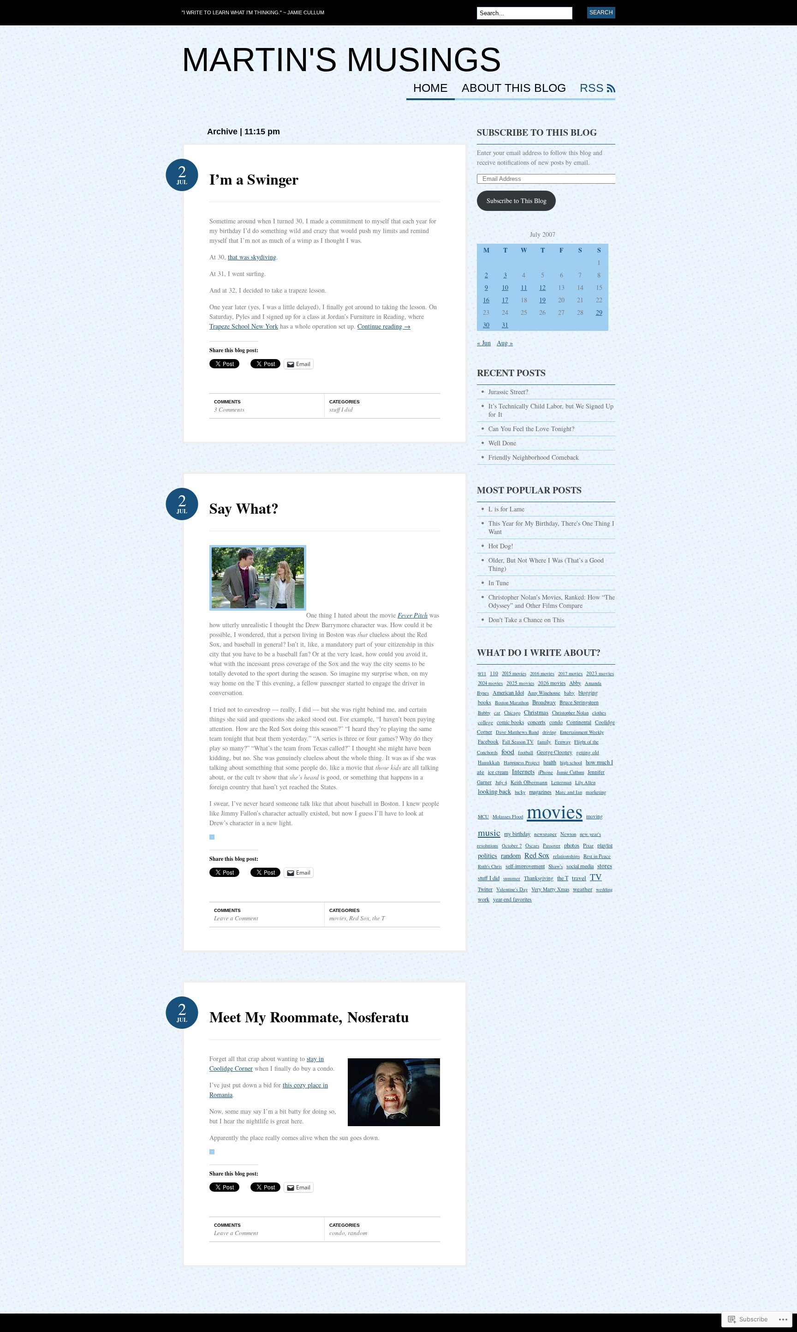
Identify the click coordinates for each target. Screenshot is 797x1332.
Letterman (561, 782)
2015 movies (514, 673)
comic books (510, 722)
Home (430, 88)
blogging (588, 692)
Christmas (536, 712)
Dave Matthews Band (517, 732)
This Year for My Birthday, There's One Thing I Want (551, 527)
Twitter (485, 889)
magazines (540, 791)
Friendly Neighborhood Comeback (533, 457)
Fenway (563, 741)
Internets (523, 771)
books (484, 702)
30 (486, 324)
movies (337, 918)
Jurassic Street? (508, 391)
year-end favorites (512, 899)
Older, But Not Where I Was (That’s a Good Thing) (546, 564)
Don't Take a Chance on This (526, 619)
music (489, 832)
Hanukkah (489, 762)
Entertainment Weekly (582, 732)
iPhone (545, 771)
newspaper (545, 833)
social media (580, 866)
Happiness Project (522, 762)
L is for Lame (506, 508)
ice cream (498, 771)
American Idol (508, 692)
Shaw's (555, 866)
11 (524, 287)
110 (494, 673)
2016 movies (542, 673)
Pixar (588, 845)
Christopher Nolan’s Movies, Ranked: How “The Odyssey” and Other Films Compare (551, 601)
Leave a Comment (236, 918)
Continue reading (383, 326)
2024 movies (490, 682)
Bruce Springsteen (579, 702)
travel (579, 878)
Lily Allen (585, 782)
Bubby (484, 712)
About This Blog (514, 88)
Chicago (512, 712)
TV (596, 876)
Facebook (488, 741)
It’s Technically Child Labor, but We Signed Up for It (550, 410)
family (544, 741)
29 (599, 312)
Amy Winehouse (544, 692)
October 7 (512, 845)
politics (487, 855)
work (483, 899)
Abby (575, 682)
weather (582, 889)
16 (486, 299)
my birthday (517, 833)
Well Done (502, 442)
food (507, 751)
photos (571, 845)
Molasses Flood (508, 816)
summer (511, 878)
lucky (520, 792)
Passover (551, 845)
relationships (566, 855)
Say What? (244, 508)
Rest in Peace (597, 855)
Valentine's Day (512, 889)
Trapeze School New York (243, 326)
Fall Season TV (518, 741)
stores (604, 866)
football (525, 752)
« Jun (484, 342)
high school (571, 762)
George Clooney (554, 752)
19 (542, 299)
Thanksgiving (538, 878)
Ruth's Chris (490, 866)
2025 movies (520, 682)
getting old (587, 752)
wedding (604, 889)
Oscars (532, 845)
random (357, 1233)
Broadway (544, 702)
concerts (537, 722)
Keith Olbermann (529, 782)
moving (594, 816)
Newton (568, 834)
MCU (483, 816)
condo (337, 1233)
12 (542, 287)
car (497, 712)
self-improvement (525, 866)
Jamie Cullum (570, 771)
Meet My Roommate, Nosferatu (309, 1016)
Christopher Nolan (570, 712)
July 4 (501, 782)
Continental (578, 722)
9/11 (482, 673)
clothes (599, 712)
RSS (592, 88)
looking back (494, 791)
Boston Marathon (512, 702)
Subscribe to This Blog (537, 132)
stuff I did (341, 409)
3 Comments (229, 409)
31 (505, 324)
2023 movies (600, 673)
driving (549, 732)
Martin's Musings (341, 59)
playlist (605, 845)
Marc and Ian (568, 792)
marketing (596, 791)
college (485, 722)
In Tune (498, 582)
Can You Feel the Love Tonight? (531, 428)
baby (569, 692)
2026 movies (551, 682)
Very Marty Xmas (550, 889)
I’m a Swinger (253, 179)
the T (378, 918)
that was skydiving (252, 256)
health (549, 762)
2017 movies (570, 673)
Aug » (505, 342)
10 (505, 287)
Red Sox (359, 918)
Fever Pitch (413, 615)
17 (505, 299)
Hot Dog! (500, 545)
